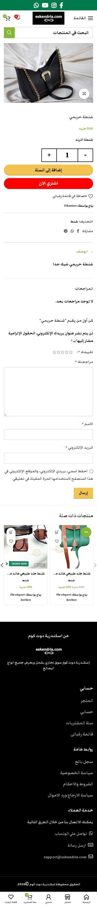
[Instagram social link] (54, 5)
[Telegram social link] (65, 231)
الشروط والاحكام (78, 784)
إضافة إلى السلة (48, 170)
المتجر (87, 701)
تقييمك (85, 352)
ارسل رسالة (77, 845)
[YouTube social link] (45, 5)
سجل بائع (84, 762)
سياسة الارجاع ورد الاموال (70, 795)
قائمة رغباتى (82, 734)
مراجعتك (84, 362)
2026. (48, 884)
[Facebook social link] (61, 5)
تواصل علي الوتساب (71, 834)
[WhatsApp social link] (36, 5)
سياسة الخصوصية (76, 773)
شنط (74, 221)
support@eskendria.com (65, 857)
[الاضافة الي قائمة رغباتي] (57, 541)
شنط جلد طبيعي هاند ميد (71, 573)
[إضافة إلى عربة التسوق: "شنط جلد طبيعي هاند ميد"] (57, 532)
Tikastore (70, 205)
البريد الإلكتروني (79, 447)
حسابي (86, 712)
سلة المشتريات (79, 723)
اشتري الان (48, 183)
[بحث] (9, 32)
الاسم (87, 424)
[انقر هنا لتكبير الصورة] (84, 94)
